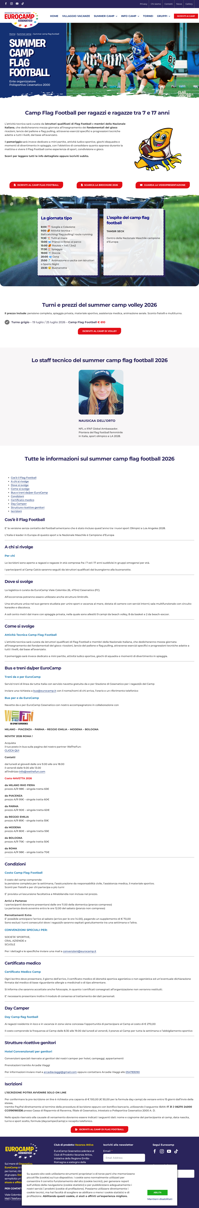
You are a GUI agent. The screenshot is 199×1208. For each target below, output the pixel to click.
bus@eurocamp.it (44, 690)
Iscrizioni (16, 511)
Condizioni (17, 496)
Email (106, 1151)
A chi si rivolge (20, 481)
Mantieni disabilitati (159, 1199)
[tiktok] (22, 3)
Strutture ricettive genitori (27, 507)
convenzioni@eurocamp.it (79, 951)
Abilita (157, 1192)
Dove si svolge (20, 485)
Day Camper (19, 503)
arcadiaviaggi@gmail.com (60, 1072)
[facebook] (6, 3)
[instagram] (11, 3)
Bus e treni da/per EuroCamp (29, 492)
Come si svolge (20, 488)
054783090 (133, 1072)
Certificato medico (22, 500)
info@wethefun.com (32, 771)
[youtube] (17, 3)
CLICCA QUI (12, 750)
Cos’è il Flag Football (23, 477)
